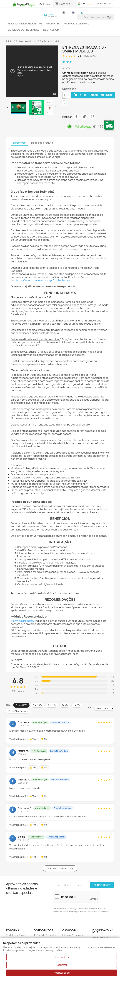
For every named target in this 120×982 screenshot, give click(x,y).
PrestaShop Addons (18, 711)
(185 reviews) (89, 55)
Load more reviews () (60, 868)
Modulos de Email (76, 23)
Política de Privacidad (45, 935)
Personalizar (61, 957)
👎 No (44, 739)
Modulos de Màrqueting (25, 23)
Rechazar (61, 965)
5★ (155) (37, 705)
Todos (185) (21, 705)
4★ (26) (52, 705)
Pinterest (92, 116)
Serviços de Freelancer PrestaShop (33, 29)
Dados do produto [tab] (42, 142)
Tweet (84, 116)
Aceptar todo (62, 972)
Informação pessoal (72, 935)
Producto (53, 23)
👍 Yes (32, 739)
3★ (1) (65, 705)
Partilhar (76, 116)
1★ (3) (77, 705)
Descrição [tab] (19, 142)
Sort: (90, 707)
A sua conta (70, 929)
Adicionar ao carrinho (93, 95)
